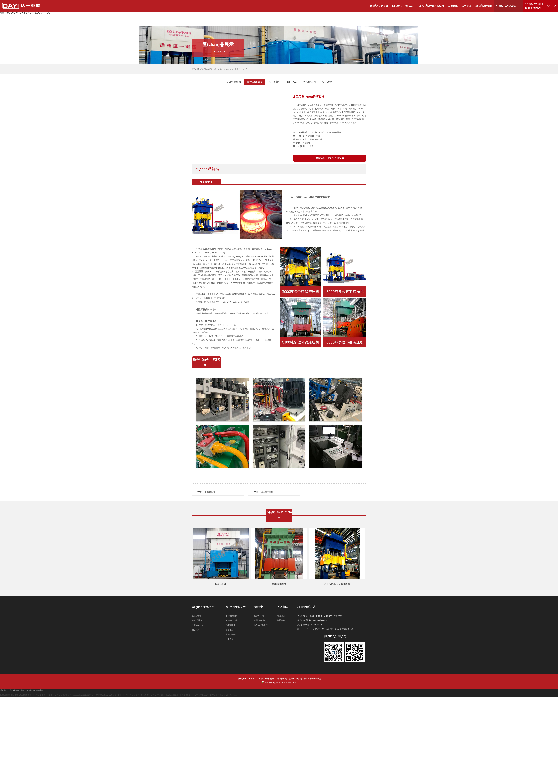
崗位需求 (281, 615)
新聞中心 (260, 607)
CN (548, 5)
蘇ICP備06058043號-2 (313, 678)
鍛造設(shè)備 (241, 69)
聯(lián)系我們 (484, 5)
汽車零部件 (274, 81)
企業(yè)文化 (197, 625)
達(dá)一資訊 (259, 615)
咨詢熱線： (329, 158)
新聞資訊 (453, 5)
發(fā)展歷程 (197, 620)
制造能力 (195, 629)
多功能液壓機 (233, 81)
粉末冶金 (327, 81)
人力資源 (466, 5)
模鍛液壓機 (221, 584)
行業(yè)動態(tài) (261, 620)
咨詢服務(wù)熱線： (534, 5)
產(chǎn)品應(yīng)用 (431, 5)
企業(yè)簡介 (197, 615)
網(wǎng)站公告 (261, 625)
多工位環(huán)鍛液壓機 (337, 584)
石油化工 (292, 81)
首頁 (216, 69)
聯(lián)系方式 (306, 607)
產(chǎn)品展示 (226, 69)
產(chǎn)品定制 (507, 5)
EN (555, 5)
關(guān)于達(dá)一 (403, 5)
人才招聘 (283, 607)
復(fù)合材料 (309, 81)
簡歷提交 (281, 620)
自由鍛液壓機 (267, 491)
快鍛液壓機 (210, 491)
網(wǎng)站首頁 (379, 5)
